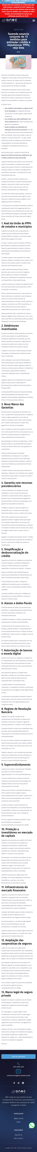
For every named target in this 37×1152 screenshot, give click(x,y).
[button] (34, 20)
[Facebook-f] (14, 1083)
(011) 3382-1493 (18, 1067)
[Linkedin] (23, 1083)
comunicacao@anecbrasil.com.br (18, 1075)
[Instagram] (18, 1083)
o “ (7, 138)
